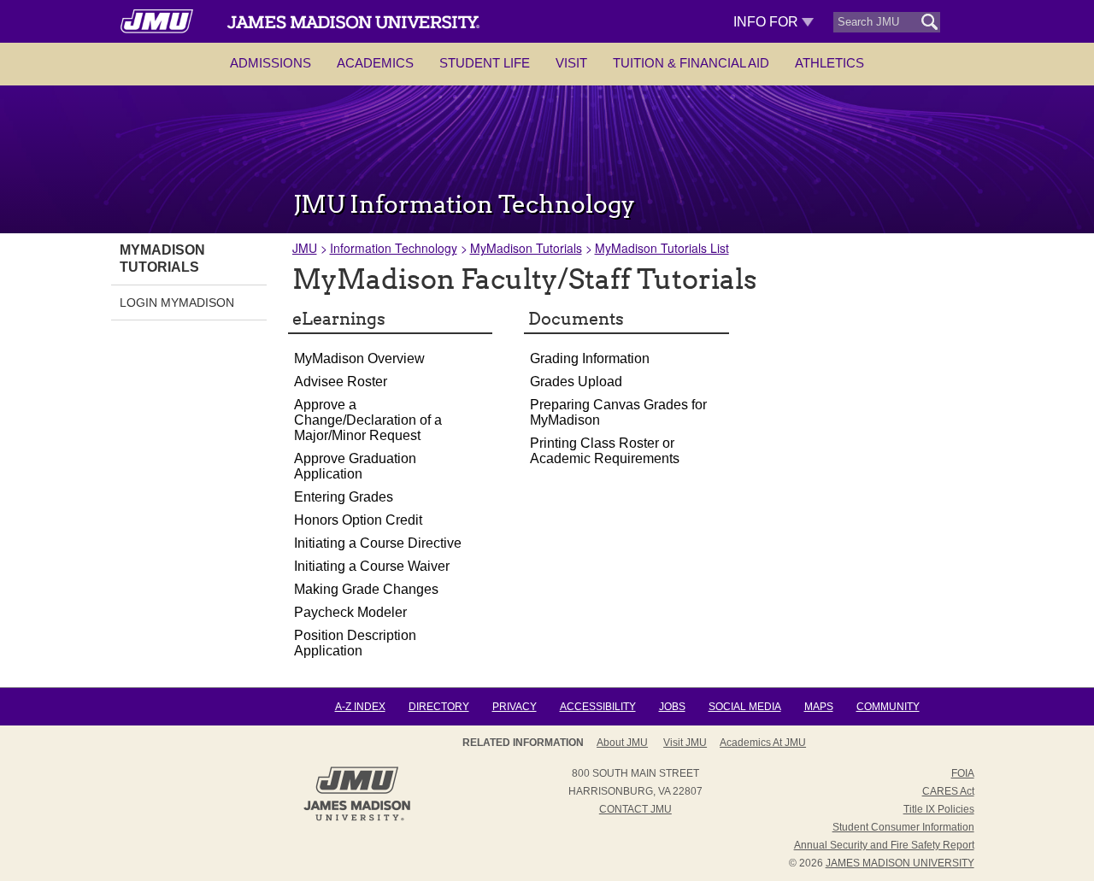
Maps (818, 707)
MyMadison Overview (359, 358)
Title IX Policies (938, 809)
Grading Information (590, 358)
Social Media (745, 707)
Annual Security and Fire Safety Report (884, 845)
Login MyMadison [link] (177, 302)
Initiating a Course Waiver (372, 566)
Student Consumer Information (903, 827)
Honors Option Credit (358, 520)
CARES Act (948, 791)
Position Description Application (355, 643)
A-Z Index (360, 707)
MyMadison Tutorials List (662, 247)
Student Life (484, 63)
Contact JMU (635, 809)
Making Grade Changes (366, 589)
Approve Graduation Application (355, 466)
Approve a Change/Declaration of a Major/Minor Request (368, 420)
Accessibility (598, 707)
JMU (304, 247)
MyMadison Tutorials (526, 247)
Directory (439, 707)
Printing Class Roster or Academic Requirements (604, 451)
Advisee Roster (340, 381)
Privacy (514, 707)
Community (888, 707)
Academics (375, 63)
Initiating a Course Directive (378, 543)
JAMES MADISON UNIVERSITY (900, 863)
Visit (571, 63)
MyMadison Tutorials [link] (162, 258)
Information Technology (393, 247)
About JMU (622, 743)
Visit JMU (685, 743)
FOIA (962, 773)
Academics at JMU (763, 743)
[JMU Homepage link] (357, 819)
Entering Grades (343, 497)
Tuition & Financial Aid (691, 63)
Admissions (270, 63)
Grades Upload (576, 381)
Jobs (672, 707)
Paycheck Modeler (350, 612)
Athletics (829, 63)
